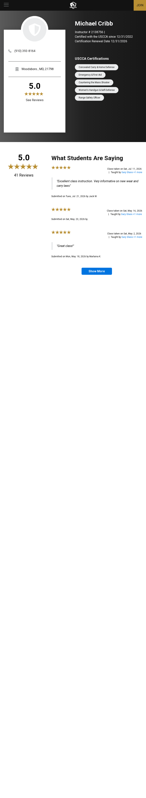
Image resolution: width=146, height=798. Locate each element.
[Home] (73, 5)
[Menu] (6, 5)
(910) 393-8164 (24, 51)
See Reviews (35, 100)
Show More (97, 271)
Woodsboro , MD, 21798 (37, 69)
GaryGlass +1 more (131, 172)
